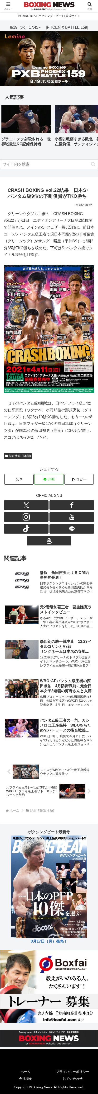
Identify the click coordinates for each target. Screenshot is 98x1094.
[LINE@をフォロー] (71, 529)
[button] (89, 127)
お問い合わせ (73, 1078)
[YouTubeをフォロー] (71, 517)
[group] (26, 127)
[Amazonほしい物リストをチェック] (49, 540)
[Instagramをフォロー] (26, 517)
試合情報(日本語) (20, 456)
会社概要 (25, 1078)
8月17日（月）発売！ (49, 941)
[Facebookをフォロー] (71, 505)
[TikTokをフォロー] (26, 529)
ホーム (25, 1072)
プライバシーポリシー (72, 1072)
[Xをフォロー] (26, 505)
